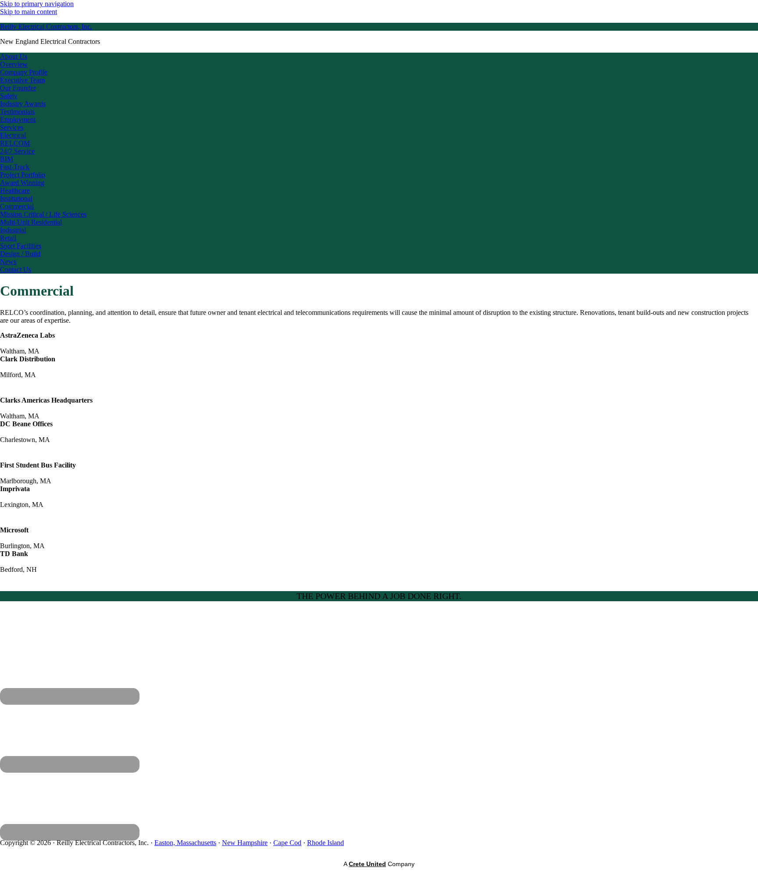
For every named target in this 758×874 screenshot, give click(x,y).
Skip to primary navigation (37, 3)
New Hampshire (245, 842)
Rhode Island (325, 842)
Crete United (367, 863)
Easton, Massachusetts (185, 842)
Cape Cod (287, 842)
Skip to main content (28, 11)
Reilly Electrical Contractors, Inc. (46, 26)
